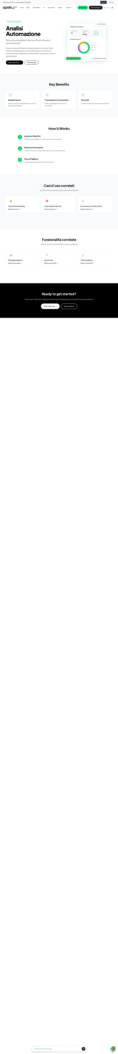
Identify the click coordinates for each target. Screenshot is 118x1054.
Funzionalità (36, 7)
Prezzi (22, 7)
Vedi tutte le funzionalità (58, 272)
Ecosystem (51, 7)
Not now (111, 2)
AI (43, 7)
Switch (103, 2)
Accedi (108, 7)
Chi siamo (68, 7)
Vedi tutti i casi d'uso (58, 218)
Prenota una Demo (96, 7)
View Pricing (31, 62)
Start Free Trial (13, 62)
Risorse (60, 7)
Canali (27, 7)
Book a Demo (69, 306)
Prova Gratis (82, 7)
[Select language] (113, 7)
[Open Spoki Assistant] (113, 1049)
